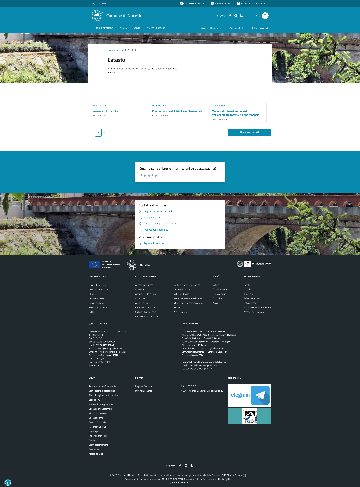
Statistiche (94, 449)
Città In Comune (234, 475)
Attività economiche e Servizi (257, 307)
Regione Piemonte (98, 3)
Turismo (176, 307)
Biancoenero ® (191, 479)
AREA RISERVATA (180, 482)
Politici (92, 312)
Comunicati (218, 298)
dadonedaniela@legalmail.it (199, 368)
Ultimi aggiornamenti (98, 444)
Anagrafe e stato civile (145, 294)
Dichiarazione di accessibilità (102, 390)
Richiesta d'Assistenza (99, 413)
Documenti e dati (249, 132)
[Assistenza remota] (245, 475)
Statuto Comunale (97, 422)
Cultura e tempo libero (145, 312)
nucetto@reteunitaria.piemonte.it (110, 351)
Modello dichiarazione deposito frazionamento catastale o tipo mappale (235, 113)
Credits (92, 440)
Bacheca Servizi (96, 417)
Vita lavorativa (180, 312)
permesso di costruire (105, 111)
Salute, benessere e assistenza (187, 298)
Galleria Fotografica (253, 298)
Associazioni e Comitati (254, 312)
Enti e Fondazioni (97, 303)
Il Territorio (248, 294)
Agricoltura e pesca (144, 285)
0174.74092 (99, 338)
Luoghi (247, 289)
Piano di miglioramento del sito (103, 395)
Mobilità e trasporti (182, 294)
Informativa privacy (98, 426)
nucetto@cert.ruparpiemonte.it (109, 348)
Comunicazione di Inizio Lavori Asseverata (177, 111)
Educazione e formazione (146, 316)
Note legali (94, 431)
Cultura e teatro (220, 289)
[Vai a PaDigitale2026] (254, 263)
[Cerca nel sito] (265, 15)
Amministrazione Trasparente (102, 386)
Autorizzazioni (141, 303)
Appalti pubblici (142, 298)
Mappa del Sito (96, 453)
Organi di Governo (97, 285)
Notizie (216, 285)
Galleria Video (250, 303)
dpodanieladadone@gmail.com (202, 365)
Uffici (91, 294)
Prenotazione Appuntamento (102, 404)
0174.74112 (98, 334)
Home (110, 50)
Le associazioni (219, 294)
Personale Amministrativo (101, 307)
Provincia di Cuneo (143, 390)
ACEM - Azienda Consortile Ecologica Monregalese (204, 390)
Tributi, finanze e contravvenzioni (188, 303)
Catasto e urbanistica (145, 307)
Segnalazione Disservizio (100, 408)
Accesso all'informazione (212, 28)
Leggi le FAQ (95, 399)
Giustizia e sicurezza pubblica (186, 285)
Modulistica (99, 105)
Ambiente (139, 289)
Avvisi (215, 303)
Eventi (247, 285)
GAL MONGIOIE (188, 386)
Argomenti (121, 50)
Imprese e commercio (183, 289)
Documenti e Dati (97, 298)
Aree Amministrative (98, 289)
